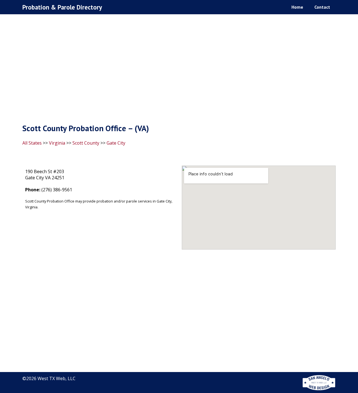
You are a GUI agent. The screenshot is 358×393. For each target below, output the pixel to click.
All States (32, 143)
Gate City (116, 143)
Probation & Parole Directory (62, 7)
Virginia (57, 143)
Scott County (85, 143)
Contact (322, 7)
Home (297, 7)
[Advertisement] (179, 70)
